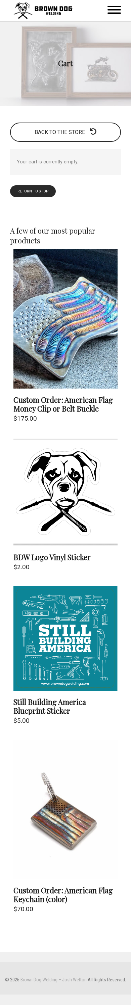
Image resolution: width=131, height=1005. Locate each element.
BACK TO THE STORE (60, 132)
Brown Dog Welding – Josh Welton (53, 980)
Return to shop (32, 191)
